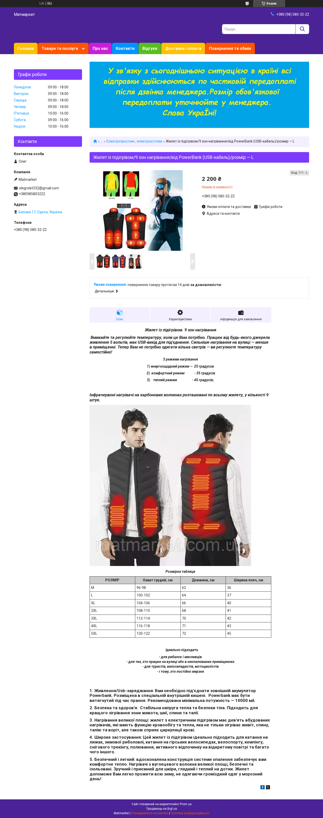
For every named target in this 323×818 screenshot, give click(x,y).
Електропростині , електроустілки (134, 141)
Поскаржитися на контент (149, 813)
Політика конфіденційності (190, 813)
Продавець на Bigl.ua (161, 808)
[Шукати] (302, 29)
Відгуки (149, 48)
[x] (268, 788)
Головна (26, 48)
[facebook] (262, 788)
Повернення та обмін (230, 48)
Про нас (100, 48)
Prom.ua (186, 804)
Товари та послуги (60, 48)
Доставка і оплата (183, 48)
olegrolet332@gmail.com (39, 188)
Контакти (125, 48)
